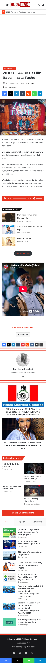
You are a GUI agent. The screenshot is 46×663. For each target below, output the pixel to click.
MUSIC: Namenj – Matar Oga (31, 500)
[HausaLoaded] (20, 5)
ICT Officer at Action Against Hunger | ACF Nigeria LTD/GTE (27, 577)
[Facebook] (4, 344)
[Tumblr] (18, 344)
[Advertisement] (23, 38)
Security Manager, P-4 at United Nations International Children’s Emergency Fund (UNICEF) (29, 608)
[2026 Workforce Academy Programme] (9, 555)
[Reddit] (27, 344)
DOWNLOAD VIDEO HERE (23, 327)
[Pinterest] (23, 344)
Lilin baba (23, 335)
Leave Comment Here (23, 513)
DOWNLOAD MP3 (23, 253)
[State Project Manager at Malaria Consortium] (9, 622)
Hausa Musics (9, 68)
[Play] (5, 198)
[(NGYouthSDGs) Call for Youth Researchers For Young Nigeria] (9, 532)
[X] (9, 344)
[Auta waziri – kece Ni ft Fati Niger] (8, 229)
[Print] (41, 344)
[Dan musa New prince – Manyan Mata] (8, 217)
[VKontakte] (32, 344)
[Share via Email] (37, 344)
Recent (7, 522)
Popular (21, 522)
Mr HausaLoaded (12, 83)
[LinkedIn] (13, 344)
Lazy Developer (28, 647)
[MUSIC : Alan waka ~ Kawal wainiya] (34, 468)
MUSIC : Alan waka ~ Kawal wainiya (33, 477)
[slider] (39, 198)
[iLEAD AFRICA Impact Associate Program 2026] (9, 544)
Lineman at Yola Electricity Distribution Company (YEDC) (30, 565)
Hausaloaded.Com (23, 643)
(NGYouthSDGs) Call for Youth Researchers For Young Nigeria (28, 532)
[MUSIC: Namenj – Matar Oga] (34, 490)
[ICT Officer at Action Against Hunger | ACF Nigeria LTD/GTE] (9, 577)
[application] (23, 198)
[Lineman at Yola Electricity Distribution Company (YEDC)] (9, 566)
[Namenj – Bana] (8, 241)
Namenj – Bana (24, 238)
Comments (37, 522)
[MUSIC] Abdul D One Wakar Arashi (11, 487)
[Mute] (34, 198)
